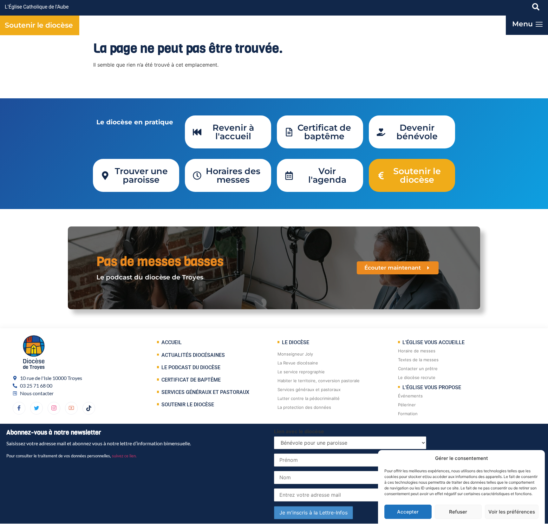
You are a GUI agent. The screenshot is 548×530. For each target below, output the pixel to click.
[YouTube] (71, 408)
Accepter (408, 512)
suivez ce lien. (124, 455)
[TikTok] (88, 408)
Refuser (458, 512)
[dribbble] (54, 408)
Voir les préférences (511, 512)
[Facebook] (19, 408)
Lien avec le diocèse (299, 431)
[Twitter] (36, 408)
